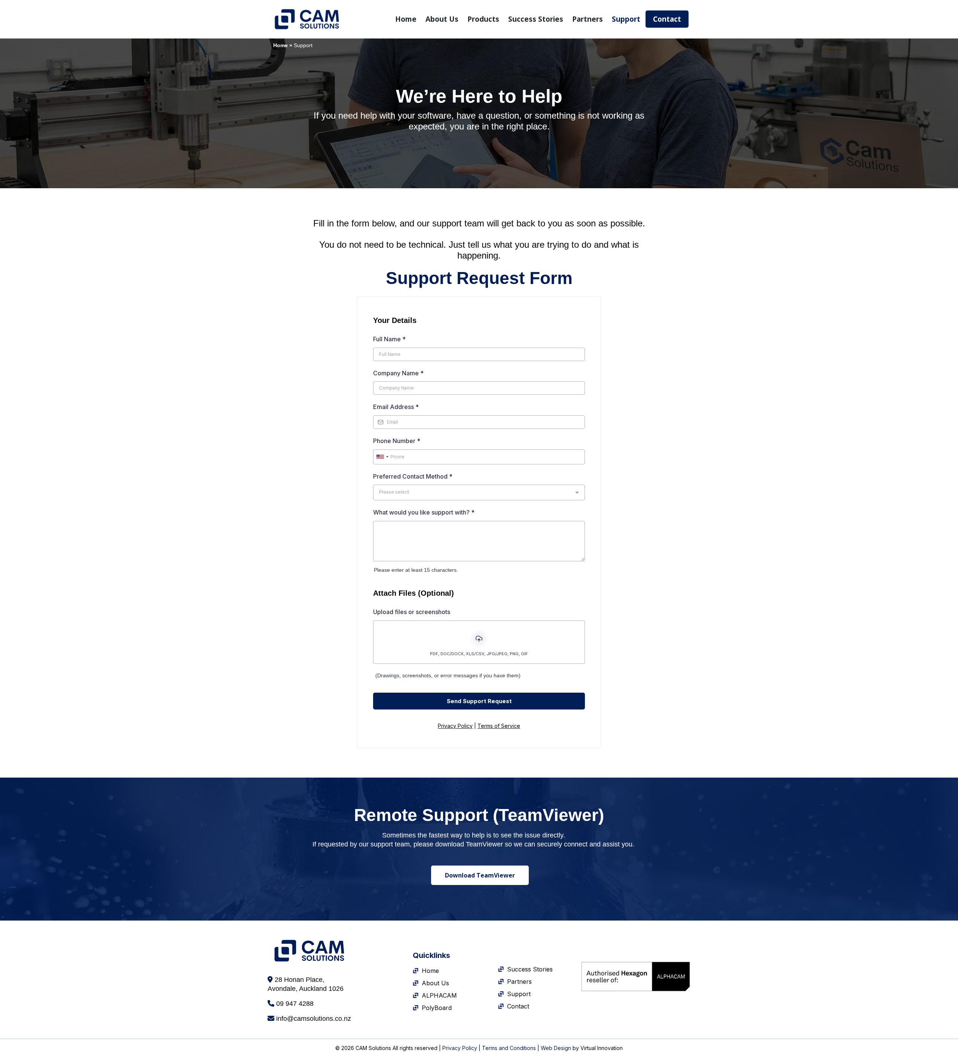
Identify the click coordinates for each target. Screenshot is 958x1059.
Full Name (389, 339)
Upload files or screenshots (412, 612)
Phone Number (396, 441)
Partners (587, 19)
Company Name (398, 373)
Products (483, 19)
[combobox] (382, 457)
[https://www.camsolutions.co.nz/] (307, 19)
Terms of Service (499, 726)
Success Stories (535, 19)
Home (406, 19)
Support (626, 19)
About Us (441, 19)
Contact (667, 19)
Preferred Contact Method (412, 476)
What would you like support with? (424, 512)
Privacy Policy (455, 726)
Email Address (396, 407)
